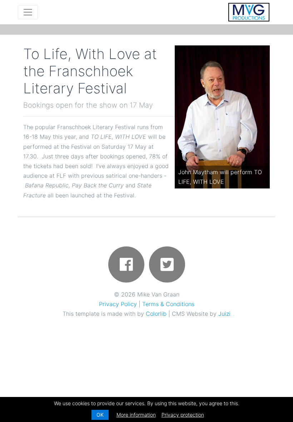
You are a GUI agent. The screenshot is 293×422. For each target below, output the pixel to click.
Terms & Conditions (168, 304)
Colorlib (156, 313)
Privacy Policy (118, 304)
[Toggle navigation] (28, 12)
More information (136, 415)
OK (100, 415)
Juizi (224, 313)
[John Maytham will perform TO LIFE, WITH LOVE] (222, 116)
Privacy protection (183, 415)
